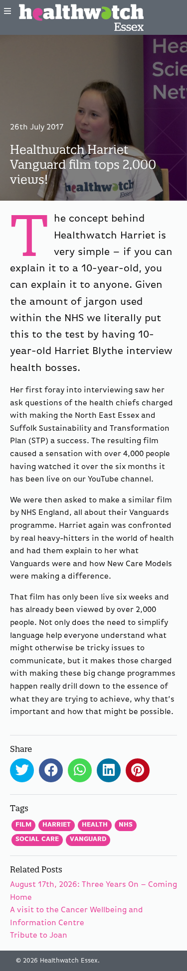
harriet (56, 825)
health (95, 825)
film (23, 825)
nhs (126, 825)
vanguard (88, 839)
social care (37, 839)
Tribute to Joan (38, 936)
